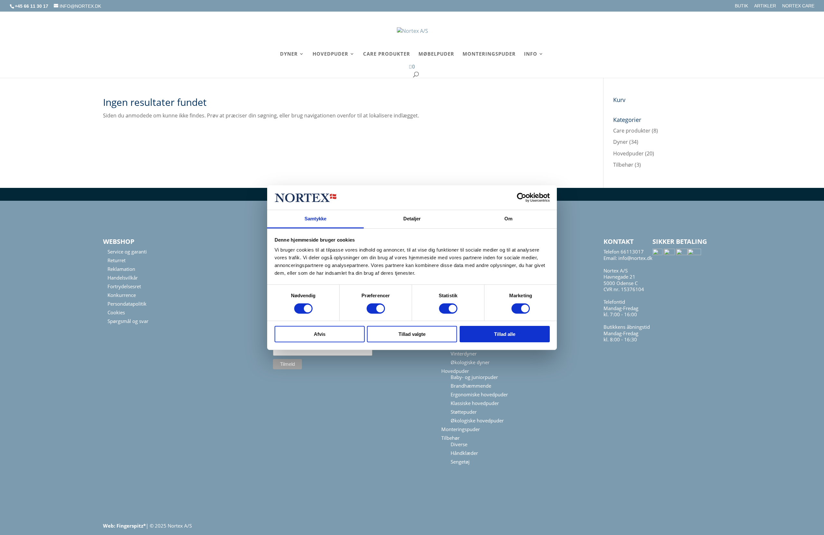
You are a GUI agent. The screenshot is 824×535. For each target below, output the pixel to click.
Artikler (765, 6)
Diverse (459, 444)
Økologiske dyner (470, 362)
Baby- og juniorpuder (474, 377)
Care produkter (632, 130)
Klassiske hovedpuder (475, 403)
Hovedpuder (628, 153)
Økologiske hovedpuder (477, 420)
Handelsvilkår (123, 277)
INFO (530, 54)
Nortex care (798, 6)
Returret (117, 260)
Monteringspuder (460, 429)
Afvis (319, 334)
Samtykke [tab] (315, 218)
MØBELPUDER (436, 54)
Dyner (620, 141)
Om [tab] (508, 218)
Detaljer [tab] (412, 218)
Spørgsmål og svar (128, 321)
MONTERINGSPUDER (489, 54)
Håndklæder (464, 453)
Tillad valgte (412, 334)
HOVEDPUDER (330, 54)
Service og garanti (127, 251)
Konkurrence (122, 295)
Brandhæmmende (471, 386)
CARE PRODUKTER (386, 54)
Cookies (116, 312)
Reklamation (121, 269)
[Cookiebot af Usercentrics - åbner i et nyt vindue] (521, 197)
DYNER (289, 54)
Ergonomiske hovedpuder (479, 394)
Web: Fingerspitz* (124, 525)
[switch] (376, 308)
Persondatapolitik (127, 303)
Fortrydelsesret (124, 286)
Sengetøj (460, 461)
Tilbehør (623, 164)
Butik (741, 6)
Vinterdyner (464, 353)
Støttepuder (464, 412)
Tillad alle (504, 334)
